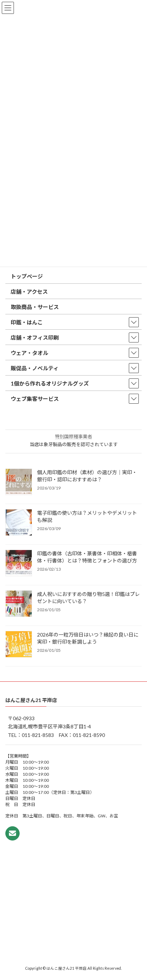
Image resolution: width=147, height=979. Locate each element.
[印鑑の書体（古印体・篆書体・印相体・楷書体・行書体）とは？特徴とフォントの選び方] (18, 563)
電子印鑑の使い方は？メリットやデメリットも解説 (87, 516)
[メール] (12, 833)
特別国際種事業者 (73, 436)
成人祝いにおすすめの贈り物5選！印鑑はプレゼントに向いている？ (88, 597)
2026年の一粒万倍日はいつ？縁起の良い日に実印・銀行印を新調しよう (87, 638)
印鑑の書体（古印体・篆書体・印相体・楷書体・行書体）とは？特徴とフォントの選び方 (87, 557)
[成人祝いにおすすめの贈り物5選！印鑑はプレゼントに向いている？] (18, 604)
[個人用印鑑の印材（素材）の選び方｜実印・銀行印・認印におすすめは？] (18, 482)
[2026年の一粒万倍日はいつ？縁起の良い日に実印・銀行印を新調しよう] (18, 645)
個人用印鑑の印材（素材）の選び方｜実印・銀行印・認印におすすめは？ (87, 475)
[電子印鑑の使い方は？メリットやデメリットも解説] (18, 523)
